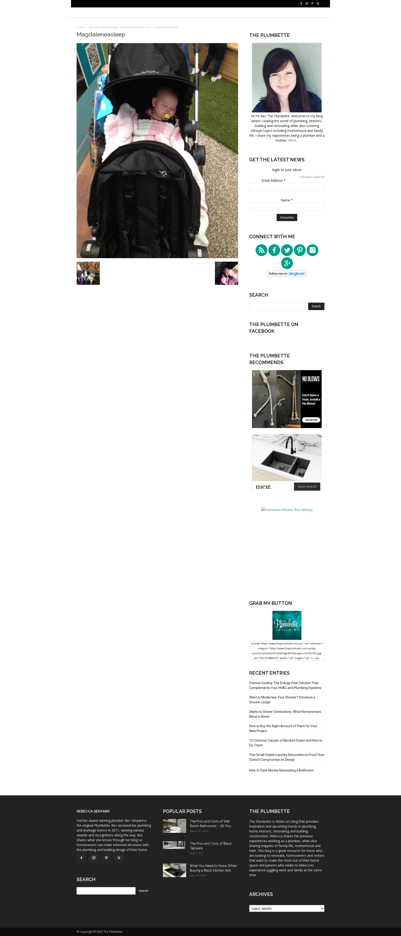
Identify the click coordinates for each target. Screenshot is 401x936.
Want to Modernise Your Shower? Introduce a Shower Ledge (282, 699)
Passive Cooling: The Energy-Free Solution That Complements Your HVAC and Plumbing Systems (285, 685)
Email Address (273, 180)
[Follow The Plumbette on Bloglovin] (287, 275)
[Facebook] (301, 3)
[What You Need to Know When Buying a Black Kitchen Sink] (174, 870)
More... (293, 140)
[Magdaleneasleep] (157, 257)
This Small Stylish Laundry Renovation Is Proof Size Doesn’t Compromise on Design (286, 757)
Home (81, 27)
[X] (318, 3)
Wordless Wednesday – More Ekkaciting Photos (120, 27)
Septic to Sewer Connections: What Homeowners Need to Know (285, 714)
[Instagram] (307, 3)
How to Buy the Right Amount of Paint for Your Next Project (283, 728)
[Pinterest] (312, 3)
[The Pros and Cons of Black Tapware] (174, 845)
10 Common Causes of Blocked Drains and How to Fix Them (285, 743)
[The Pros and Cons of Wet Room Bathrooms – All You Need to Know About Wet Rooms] (174, 826)
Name (287, 200)
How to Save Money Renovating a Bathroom (281, 770)
